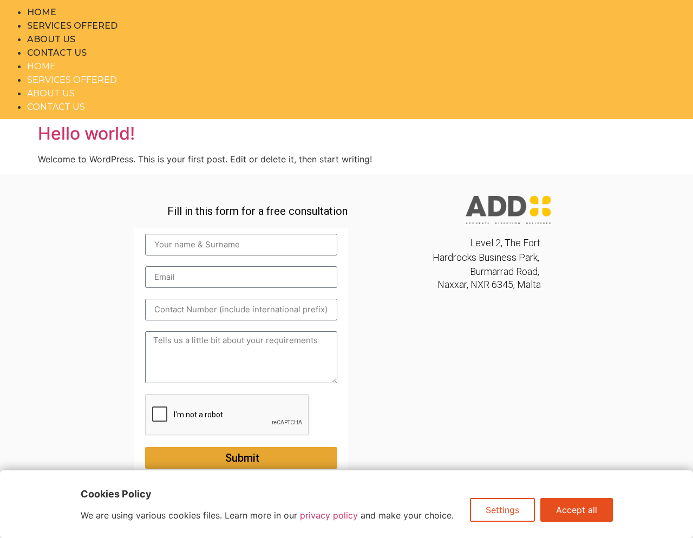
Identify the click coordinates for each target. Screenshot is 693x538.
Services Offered (72, 26)
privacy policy (329, 515)
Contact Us (57, 53)
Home (41, 12)
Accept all (576, 509)
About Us (51, 39)
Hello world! (86, 133)
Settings (502, 509)
